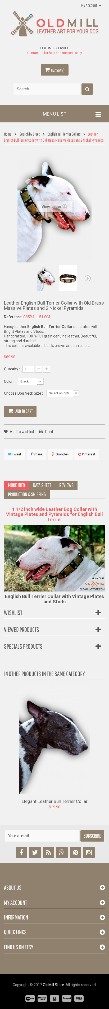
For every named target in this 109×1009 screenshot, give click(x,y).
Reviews (66, 485)
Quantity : (12, 369)
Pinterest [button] (88, 454)
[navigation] (9, 134)
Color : (9, 381)
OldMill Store (53, 985)
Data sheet (42, 485)
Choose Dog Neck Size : (24, 393)
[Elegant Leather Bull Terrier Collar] (54, 739)
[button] (38, 369)
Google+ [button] (62, 454)
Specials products (23, 646)
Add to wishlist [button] (21, 432)
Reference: (13, 317)
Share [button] (37, 454)
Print (49, 432)
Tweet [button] (16, 454)
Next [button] (88, 278)
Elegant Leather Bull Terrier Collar (55, 801)
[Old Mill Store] (54, 24)
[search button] (87, 89)
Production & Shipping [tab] (27, 494)
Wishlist (13, 612)
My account (15, 902)
